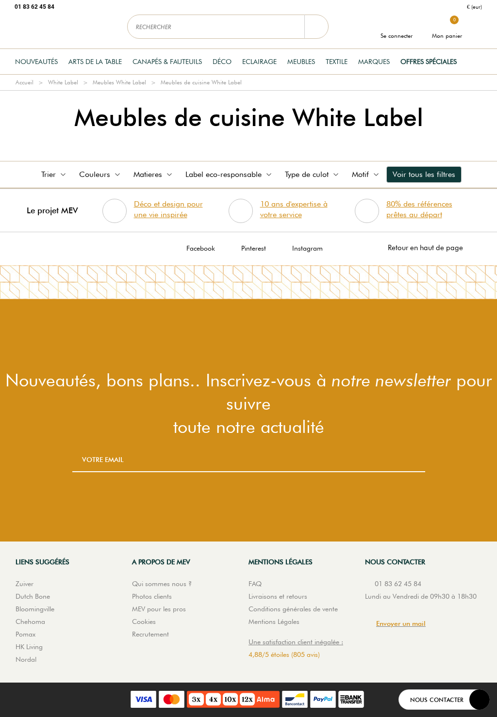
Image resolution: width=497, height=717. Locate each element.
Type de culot (307, 174)
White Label (63, 82)
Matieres (147, 174)
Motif (360, 174)
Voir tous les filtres (424, 174)
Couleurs (94, 174)
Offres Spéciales (428, 61)
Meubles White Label (119, 82)
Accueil (24, 82)
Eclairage (259, 61)
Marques (374, 61)
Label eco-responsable (223, 174)
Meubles (301, 61)
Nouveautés (36, 61)
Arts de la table (95, 61)
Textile (337, 61)
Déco (222, 61)
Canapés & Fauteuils (167, 61)
